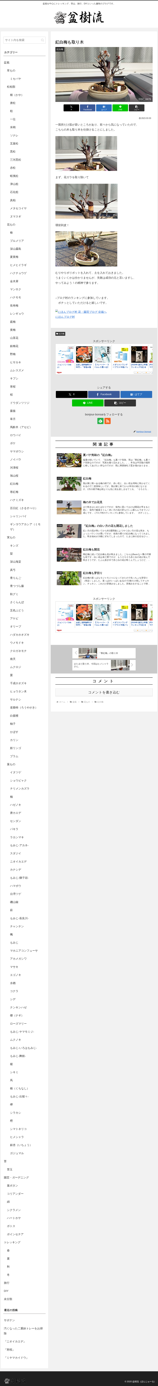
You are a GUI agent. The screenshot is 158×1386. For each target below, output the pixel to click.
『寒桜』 (9, 1349)
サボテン (9, 1320)
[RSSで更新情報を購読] (107, 421)
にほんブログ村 (65, 316)
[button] (136, 107)
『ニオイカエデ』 (15, 1341)
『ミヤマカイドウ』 (16, 1357)
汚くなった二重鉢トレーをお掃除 (23, 1331)
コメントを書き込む (104, 692)
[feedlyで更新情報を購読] (100, 421)
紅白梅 (61, 334)
